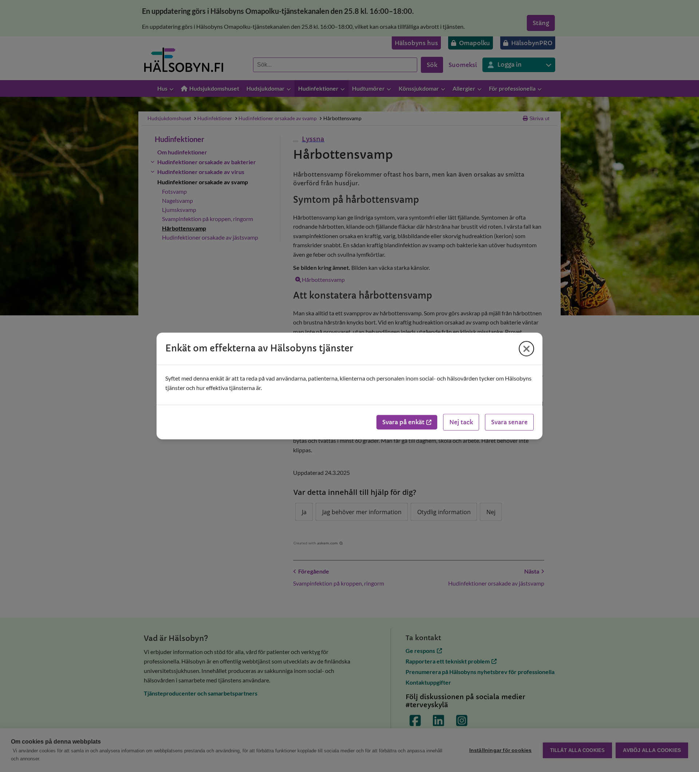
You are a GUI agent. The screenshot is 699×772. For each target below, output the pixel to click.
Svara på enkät (403, 422)
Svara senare (509, 422)
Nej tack (461, 422)
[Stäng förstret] (526, 348)
